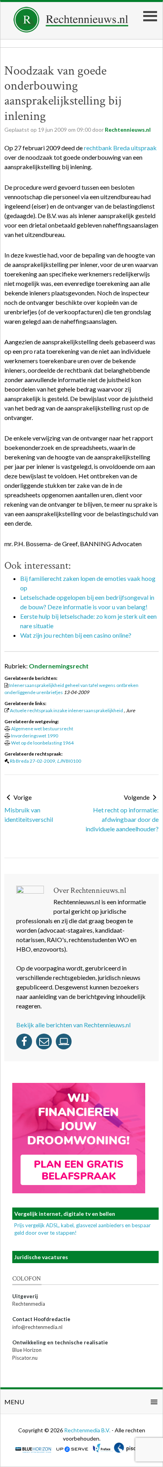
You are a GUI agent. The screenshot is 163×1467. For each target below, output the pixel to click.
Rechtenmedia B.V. (88, 1430)
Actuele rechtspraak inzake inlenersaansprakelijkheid (66, 710)
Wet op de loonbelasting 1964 (42, 743)
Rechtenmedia (28, 1304)
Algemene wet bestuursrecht (42, 729)
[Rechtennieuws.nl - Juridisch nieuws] (71, 30)
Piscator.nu (25, 1358)
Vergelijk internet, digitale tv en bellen (64, 1213)
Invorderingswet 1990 (34, 736)
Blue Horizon (27, 1350)
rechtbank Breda (107, 147)
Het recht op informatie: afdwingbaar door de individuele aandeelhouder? (122, 819)
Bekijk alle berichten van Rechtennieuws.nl (73, 1024)
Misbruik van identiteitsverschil (28, 814)
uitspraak (144, 147)
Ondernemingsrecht (59, 666)
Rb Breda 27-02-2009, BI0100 (45, 761)
